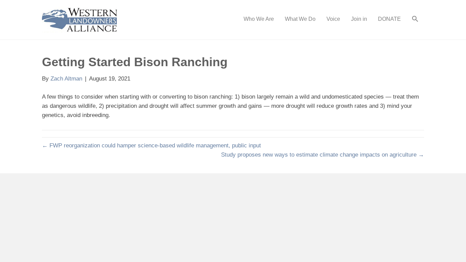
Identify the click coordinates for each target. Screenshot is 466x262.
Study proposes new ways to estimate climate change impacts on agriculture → (322, 154)
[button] (415, 19)
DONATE (389, 19)
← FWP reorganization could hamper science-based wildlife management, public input (151, 145)
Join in (359, 19)
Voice (333, 19)
